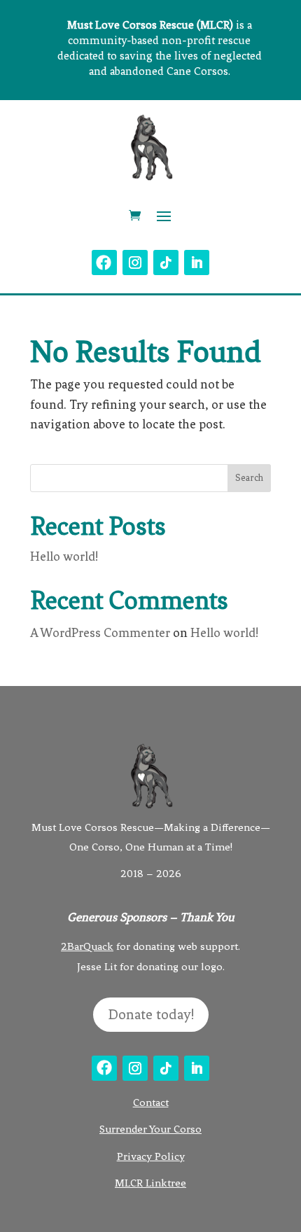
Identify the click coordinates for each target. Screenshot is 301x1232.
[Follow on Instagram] (135, 262)
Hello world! (64, 556)
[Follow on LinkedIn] (196, 262)
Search (249, 477)
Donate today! (151, 1015)
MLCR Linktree (150, 1183)
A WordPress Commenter (100, 632)
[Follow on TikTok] (165, 262)
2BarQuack (87, 946)
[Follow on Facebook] (104, 262)
